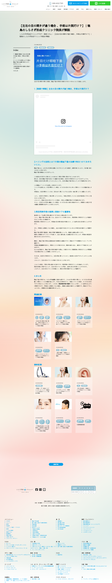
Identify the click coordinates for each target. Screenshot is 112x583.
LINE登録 (101, 3)
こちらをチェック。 (49, 172)
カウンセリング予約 (80, 3)
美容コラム (48, 34)
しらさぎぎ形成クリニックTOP (31, 34)
